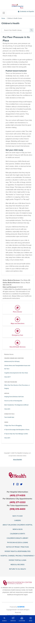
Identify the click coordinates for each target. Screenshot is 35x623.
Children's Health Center (14, 18)
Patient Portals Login (17, 560)
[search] (15, 30)
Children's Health (10, 23)
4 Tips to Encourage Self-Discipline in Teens (16, 429)
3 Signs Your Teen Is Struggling (13, 425)
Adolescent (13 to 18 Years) (11, 361)
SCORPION (20, 607)
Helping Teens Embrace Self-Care (14, 396)
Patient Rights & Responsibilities (17, 551)
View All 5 (7, 438)
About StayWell (17, 459)
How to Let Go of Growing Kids (13, 401)
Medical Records (17, 564)
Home (3, 18)
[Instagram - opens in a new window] (17, 484)
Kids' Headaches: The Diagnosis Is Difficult (16, 405)
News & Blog (17, 529)
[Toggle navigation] (3, 13)
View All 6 (7, 409)
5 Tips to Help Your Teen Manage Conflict (16, 434)
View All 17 (7, 377)
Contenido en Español (27, 11)
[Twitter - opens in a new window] (21, 484)
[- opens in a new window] (17, 583)
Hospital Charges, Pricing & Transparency (17, 556)
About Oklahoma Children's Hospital (17, 525)
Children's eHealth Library (17, 538)
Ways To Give (17, 516)
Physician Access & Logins (17, 542)
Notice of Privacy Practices (17, 547)
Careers (17, 520)
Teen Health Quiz (9, 417)
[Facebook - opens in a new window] (14, 484)
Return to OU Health (17, 569)
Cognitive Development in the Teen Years (16, 373)
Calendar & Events (17, 534)
